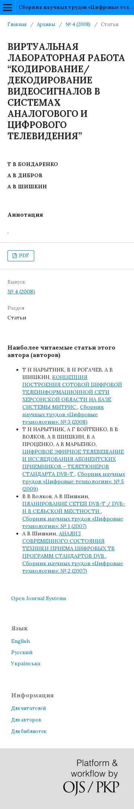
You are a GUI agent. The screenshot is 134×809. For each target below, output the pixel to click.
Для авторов (26, 720)
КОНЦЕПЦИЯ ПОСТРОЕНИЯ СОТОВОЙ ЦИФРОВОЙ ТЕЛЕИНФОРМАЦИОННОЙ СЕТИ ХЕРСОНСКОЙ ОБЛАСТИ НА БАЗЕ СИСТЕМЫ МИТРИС (72, 392)
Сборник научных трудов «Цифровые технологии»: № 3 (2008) (63, 414)
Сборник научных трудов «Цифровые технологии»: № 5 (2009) (73, 481)
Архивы (46, 24)
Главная (16, 24)
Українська (25, 663)
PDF (23, 255)
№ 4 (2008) (78, 24)
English (20, 641)
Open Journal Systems (38, 598)
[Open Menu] (7, 7)
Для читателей (28, 708)
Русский (22, 652)
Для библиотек (29, 731)
